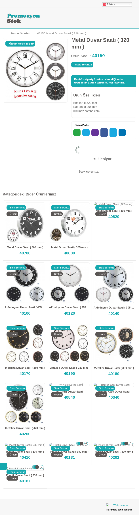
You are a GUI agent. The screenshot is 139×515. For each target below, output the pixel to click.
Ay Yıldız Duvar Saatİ (69, 391)
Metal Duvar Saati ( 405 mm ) (25, 247)
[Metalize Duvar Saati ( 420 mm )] (25, 403)
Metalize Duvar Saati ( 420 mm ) (25, 428)
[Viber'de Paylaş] (95, 132)
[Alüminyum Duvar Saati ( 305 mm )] (114, 282)
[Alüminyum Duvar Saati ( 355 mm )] (69, 282)
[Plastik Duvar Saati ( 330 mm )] (25, 445)
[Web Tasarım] (119, 505)
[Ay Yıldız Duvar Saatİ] (69, 385)
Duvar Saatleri (21, 33)
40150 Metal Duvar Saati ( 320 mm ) (61, 33)
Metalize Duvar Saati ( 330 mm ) (69, 367)
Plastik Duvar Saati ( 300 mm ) (114, 451)
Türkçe (110, 4)
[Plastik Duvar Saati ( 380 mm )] (69, 445)
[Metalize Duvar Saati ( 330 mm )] (69, 343)
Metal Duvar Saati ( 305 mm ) (114, 210)
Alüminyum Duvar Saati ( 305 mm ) (116, 307)
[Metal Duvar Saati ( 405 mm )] (25, 222)
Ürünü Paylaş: (82, 125)
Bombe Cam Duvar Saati (114, 391)
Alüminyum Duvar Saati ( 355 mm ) (71, 307)
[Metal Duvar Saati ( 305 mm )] (114, 204)
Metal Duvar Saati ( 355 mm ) (69, 247)
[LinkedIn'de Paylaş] (122, 132)
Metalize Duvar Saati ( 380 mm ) (25, 367)
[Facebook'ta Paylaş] (104, 132)
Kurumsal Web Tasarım (119, 509)
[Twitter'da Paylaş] (113, 132)
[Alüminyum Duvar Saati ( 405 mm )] (25, 282)
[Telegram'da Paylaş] (86, 132)
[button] (131, 18)
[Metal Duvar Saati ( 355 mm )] (69, 222)
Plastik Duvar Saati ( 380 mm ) (69, 451)
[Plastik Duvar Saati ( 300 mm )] (114, 445)
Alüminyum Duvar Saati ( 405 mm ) (27, 307)
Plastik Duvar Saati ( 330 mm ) (25, 451)
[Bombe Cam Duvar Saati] (114, 385)
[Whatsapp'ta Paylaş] (77, 132)
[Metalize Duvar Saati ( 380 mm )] (25, 343)
